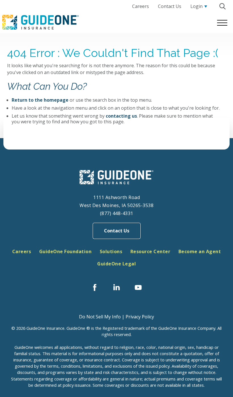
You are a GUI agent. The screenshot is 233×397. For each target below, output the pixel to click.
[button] (222, 6)
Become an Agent (199, 251)
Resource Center (150, 251)
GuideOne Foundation (65, 251)
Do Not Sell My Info (100, 317)
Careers (21, 251)
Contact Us (116, 231)
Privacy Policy (140, 317)
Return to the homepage (40, 100)
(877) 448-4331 (116, 213)
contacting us (121, 116)
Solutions (111, 251)
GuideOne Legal (116, 264)
